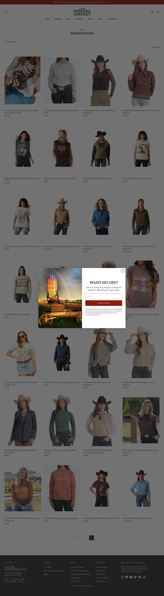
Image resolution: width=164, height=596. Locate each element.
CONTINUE (103, 303)
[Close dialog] (123, 271)
